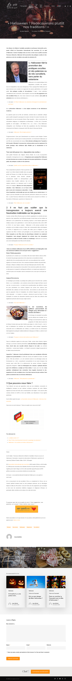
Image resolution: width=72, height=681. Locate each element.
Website (49, 645)
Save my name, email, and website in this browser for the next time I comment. (29, 652)
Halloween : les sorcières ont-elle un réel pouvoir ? (20, 442)
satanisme (29, 527)
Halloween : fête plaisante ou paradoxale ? (24, 378)
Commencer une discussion (40, 671)
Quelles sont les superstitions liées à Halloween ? (26, 165)
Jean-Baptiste (25, 31)
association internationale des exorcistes (19, 464)
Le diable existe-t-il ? (13, 438)
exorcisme (15, 527)
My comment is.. (10, 624)
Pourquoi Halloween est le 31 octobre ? (24, 244)
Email (28, 645)
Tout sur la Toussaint (34, 593)
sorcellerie (36, 527)
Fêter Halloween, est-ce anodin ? (22, 203)
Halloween (36, 19)
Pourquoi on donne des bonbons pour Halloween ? (26, 337)
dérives (9, 527)
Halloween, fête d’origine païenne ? (22, 132)
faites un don (16, 520)
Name (8, 645)
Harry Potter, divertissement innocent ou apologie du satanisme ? (24, 440)
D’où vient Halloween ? (19, 302)
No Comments (46, 31)
